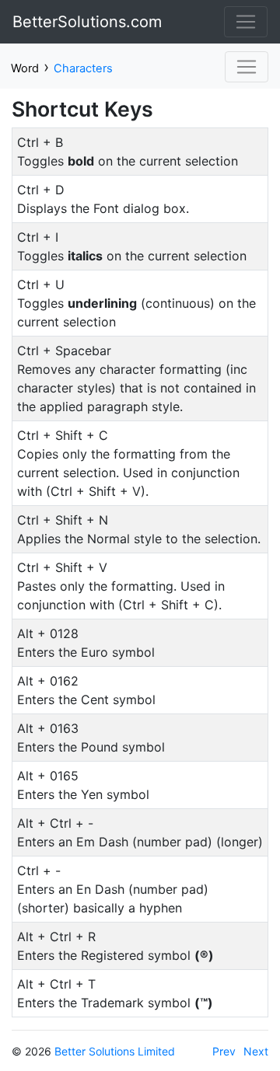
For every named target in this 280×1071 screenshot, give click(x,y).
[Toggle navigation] (246, 21)
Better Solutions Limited (114, 1051)
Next (255, 1051)
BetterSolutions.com (87, 21)
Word (25, 68)
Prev (224, 1051)
